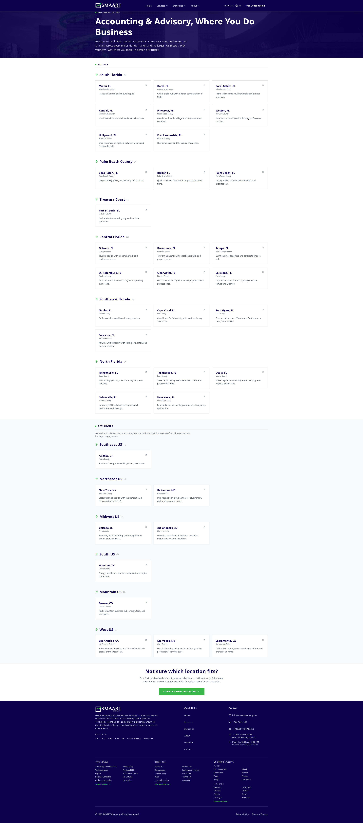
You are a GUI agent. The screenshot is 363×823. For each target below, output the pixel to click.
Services (161, 5)
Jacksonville (246, 779)
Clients (227, 5)
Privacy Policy (242, 814)
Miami (244, 769)
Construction (160, 770)
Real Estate (186, 766)
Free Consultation (255, 5)
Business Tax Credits (103, 780)
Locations (188, 742)
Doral (216, 776)
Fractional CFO (128, 770)
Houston (245, 791)
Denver (245, 794)
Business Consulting (103, 777)
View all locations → (221, 801)
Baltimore (246, 797)
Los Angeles (246, 787)
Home (149, 5)
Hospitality (186, 773)
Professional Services (190, 770)
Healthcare (159, 766)
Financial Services (162, 780)
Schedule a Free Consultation (179, 691)
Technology (186, 777)
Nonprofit (186, 780)
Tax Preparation (101, 770)
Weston (245, 773)
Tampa (216, 779)
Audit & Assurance (130, 773)
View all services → (102, 784)
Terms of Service (260, 814)
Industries (178, 5)
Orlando (245, 776)
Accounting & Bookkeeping (105, 766)
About (194, 5)
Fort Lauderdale (220, 769)
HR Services (127, 780)
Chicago (217, 791)
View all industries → (163, 784)
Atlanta (217, 794)
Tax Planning (128, 766)
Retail (157, 777)
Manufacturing (160, 773)
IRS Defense (128, 777)
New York (217, 787)
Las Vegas (218, 797)
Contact (188, 749)
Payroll (98, 773)
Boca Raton (218, 773)
